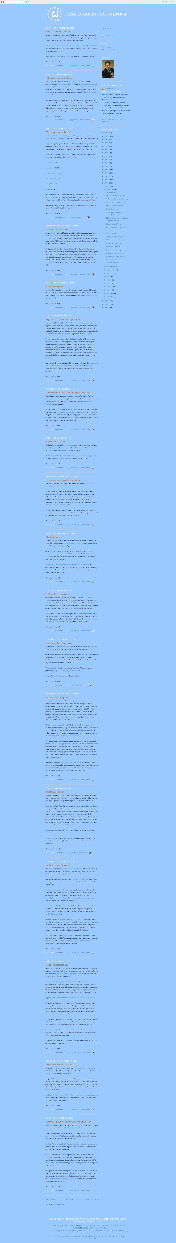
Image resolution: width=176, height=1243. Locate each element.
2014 (107, 173)
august (109, 273)
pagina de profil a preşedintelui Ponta (68, 670)
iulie (109, 276)
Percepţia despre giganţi (56, 697)
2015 (107, 169)
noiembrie (110, 192)
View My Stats (107, 28)
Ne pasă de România (52, 838)
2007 (107, 307)
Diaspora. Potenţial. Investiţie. (59, 1064)
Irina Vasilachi (67, 445)
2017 (107, 163)
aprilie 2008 (76, 714)
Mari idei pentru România (57, 229)
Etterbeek (48, 189)
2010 (107, 186)
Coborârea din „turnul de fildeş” (60, 77)
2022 (107, 146)
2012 (107, 179)
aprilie (109, 286)
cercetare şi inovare (68, 717)
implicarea (93, 323)
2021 (107, 149)
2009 (107, 301)
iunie (109, 280)
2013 (107, 176)
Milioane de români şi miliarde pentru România (67, 392)
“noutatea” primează (70, 762)
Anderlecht (49, 162)
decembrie (111, 189)
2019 (107, 156)
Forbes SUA (49, 1125)
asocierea (66, 646)
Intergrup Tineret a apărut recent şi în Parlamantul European (69, 564)
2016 (107, 166)
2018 (107, 159)
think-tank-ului (50, 235)
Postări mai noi (50, 1199)
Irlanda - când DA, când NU (58, 31)
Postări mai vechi (92, 1199)
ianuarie (110, 296)
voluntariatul (63, 458)
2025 (107, 136)
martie (109, 290)
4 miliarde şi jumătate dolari (66, 412)
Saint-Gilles (49, 184)
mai (108, 283)
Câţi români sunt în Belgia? (58, 132)
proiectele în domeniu (80, 879)
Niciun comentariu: (82, 65)
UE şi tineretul (52, 536)
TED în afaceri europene (57, 593)
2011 (107, 183)
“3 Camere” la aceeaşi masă (58, 642)
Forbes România (73, 735)
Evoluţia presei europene (57, 864)
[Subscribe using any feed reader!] (110, 36)
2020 (107, 153)
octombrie (110, 266)
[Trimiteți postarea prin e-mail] (93, 65)
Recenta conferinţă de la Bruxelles (57, 890)
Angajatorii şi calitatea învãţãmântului (63, 319)
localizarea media (54, 914)
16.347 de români (51, 197)
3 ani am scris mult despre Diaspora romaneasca (69, 1095)
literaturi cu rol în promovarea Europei (80, 997)
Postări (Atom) (61, 1204)
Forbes (53, 233)
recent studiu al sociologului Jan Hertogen (65, 136)
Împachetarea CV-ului (55, 441)
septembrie (111, 270)
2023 (107, 143)
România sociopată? (54, 791)
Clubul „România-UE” (77, 81)
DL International (108, 50)
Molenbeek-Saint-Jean (53, 173)
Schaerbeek (49, 168)
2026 (107, 133)
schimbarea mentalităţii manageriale (61, 1178)
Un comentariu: (81, 685)
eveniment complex (64, 84)
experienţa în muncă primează (86, 456)
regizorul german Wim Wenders (66, 973)
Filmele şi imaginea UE (56, 964)
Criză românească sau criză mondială (62, 479)
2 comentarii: (80, 217)
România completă (54, 286)
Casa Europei (106, 47)
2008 (107, 304)
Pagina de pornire (71, 1199)
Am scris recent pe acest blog (74, 543)
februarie (110, 293)
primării (69, 157)
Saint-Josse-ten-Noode (53, 178)
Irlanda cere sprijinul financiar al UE (58, 38)
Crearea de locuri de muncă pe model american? (68, 1121)
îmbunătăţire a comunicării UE (71, 868)
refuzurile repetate (79, 45)
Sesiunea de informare (88, 84)
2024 (107, 139)
